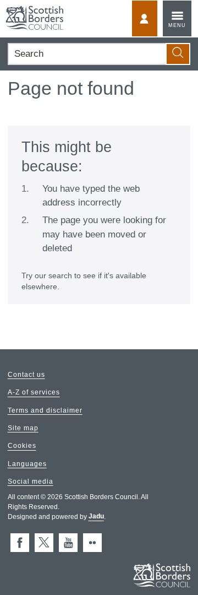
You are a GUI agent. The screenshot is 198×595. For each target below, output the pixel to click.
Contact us (26, 374)
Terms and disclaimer (45, 410)
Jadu (96, 517)
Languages (27, 464)
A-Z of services (34, 393)
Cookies (22, 446)
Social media (30, 481)
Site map (23, 428)
